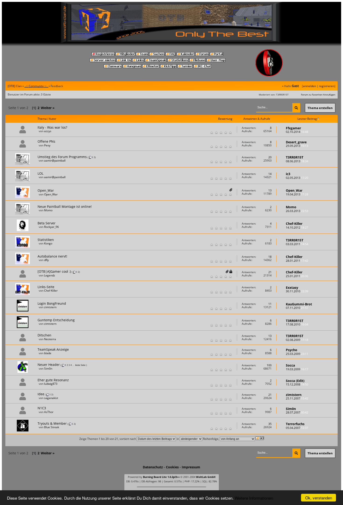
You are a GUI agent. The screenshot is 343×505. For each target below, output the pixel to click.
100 (269, 365)
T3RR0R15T (294, 157)
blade (47, 353)
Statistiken (46, 239)
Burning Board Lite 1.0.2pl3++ (161, 477)
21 (270, 272)
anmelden (309, 86)
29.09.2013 (297, 146)
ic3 (288, 174)
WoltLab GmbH (205, 477)
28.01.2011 (297, 261)
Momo (48, 210)
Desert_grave (296, 142)
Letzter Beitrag (308, 119)
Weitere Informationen (254, 498)
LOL (40, 173)
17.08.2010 (297, 324)
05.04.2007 (297, 428)
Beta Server (47, 223)
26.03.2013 (297, 211)
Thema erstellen (320, 108)
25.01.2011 (297, 276)
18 (270, 257)
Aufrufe (265, 119)
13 (270, 190)
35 (270, 424)
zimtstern (50, 307)
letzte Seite (80, 365)
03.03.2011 (297, 244)
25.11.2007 (297, 398)
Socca (290, 365)
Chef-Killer (294, 223)
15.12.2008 (297, 384)
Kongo (48, 243)
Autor (52, 119)
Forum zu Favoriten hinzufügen (318, 94)
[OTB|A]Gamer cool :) (54, 271)
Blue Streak (51, 427)
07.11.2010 (297, 308)
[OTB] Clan (15, 86)
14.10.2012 (297, 228)
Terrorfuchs (295, 424)
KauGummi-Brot (299, 304)
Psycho (291, 350)
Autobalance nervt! (52, 256)
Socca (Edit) (295, 380)
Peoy (47, 145)
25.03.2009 (297, 354)
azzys (47, 131)
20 (270, 157)
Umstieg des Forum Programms (62, 157)
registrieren (326, 86)
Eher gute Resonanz (53, 380)
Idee (41, 394)
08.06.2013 (297, 161)
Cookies (172, 467)
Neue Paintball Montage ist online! (65, 206)
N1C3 (42, 408)
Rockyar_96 (51, 227)
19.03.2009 (297, 369)
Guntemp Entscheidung (56, 320)
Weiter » (48, 108)
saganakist (51, 398)
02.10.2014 (297, 132)
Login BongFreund (52, 303)
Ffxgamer (293, 128)
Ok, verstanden (318, 498)
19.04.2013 (297, 194)
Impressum (191, 467)
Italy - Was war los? (52, 127)
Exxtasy (292, 287)
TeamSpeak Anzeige (53, 349)
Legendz (49, 275)
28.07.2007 (297, 412)
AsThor (48, 412)
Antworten (250, 119)
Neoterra (50, 339)
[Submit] (296, 108)
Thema (42, 119)
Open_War (46, 190)
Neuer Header (49, 364)
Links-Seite (46, 287)
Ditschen (44, 335)
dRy (46, 260)
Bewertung (225, 118)
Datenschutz (153, 467)
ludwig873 (50, 384)
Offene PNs (46, 141)
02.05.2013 (297, 178)
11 (270, 304)
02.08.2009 (297, 340)
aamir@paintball (55, 160)
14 (270, 174)
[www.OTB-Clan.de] (171, 22)
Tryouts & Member (52, 423)
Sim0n (48, 369)
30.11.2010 (297, 291)
